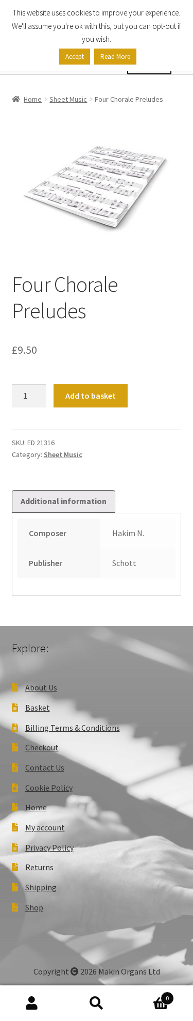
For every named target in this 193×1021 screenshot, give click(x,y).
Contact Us (44, 767)
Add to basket (90, 395)
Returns (39, 867)
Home (33, 99)
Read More (115, 56)
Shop (34, 907)
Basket (37, 707)
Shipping (41, 887)
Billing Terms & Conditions (72, 727)
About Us (41, 687)
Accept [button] (74, 56)
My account (45, 827)
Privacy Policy (49, 847)
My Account (32, 1003)
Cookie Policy (49, 787)
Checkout (42, 747)
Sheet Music (68, 99)
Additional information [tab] (64, 501)
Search (96, 1003)
